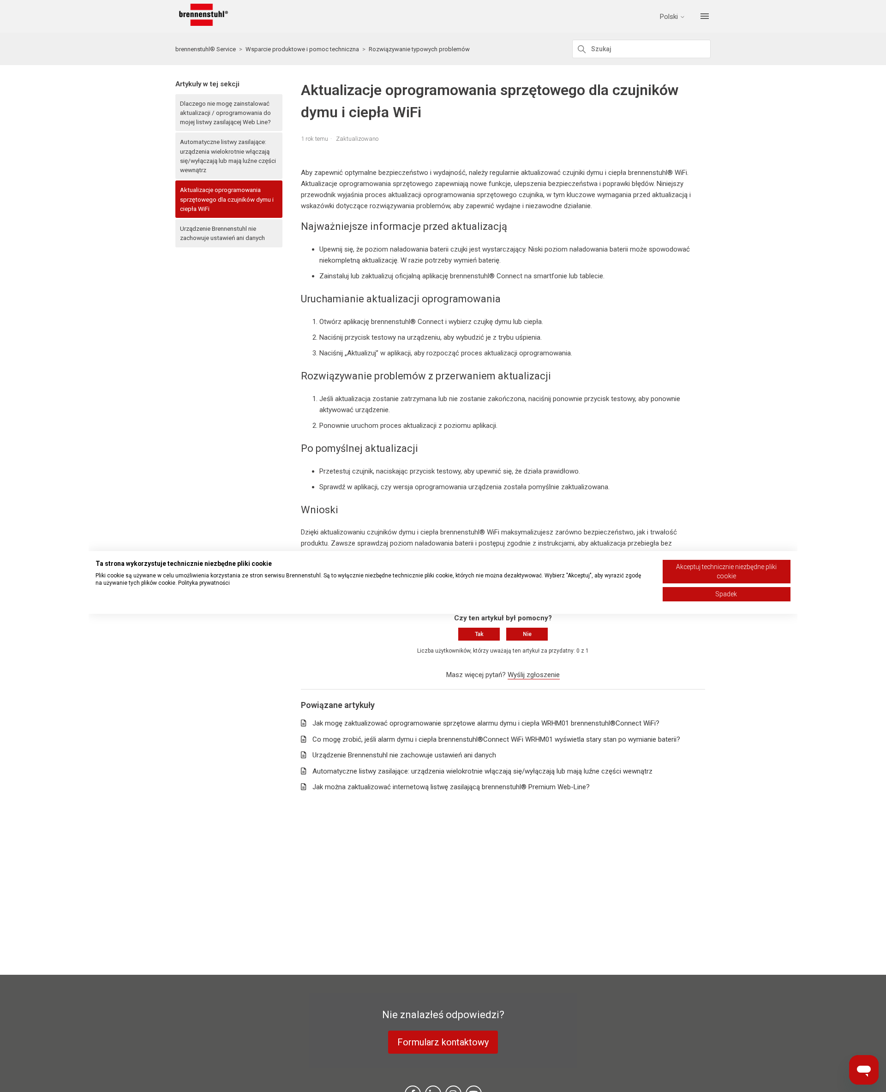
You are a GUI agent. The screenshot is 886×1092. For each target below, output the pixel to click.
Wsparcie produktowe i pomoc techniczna (302, 49)
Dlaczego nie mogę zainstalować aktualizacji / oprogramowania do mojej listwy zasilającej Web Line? (225, 113)
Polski (670, 17)
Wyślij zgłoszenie (534, 675)
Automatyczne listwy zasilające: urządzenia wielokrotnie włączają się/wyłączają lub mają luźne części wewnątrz (228, 156)
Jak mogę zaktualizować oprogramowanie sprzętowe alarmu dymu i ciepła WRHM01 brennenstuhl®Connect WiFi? (485, 723)
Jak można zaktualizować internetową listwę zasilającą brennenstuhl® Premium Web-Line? (451, 787)
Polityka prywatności (204, 583)
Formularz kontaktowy (443, 1042)
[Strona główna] (201, 23)
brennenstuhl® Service (205, 49)
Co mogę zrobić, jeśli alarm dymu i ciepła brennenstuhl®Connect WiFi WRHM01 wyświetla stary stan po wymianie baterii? (496, 739)
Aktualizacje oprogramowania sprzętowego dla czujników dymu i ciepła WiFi (227, 199)
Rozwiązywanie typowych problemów (419, 49)
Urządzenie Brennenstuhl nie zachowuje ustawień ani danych (222, 233)
